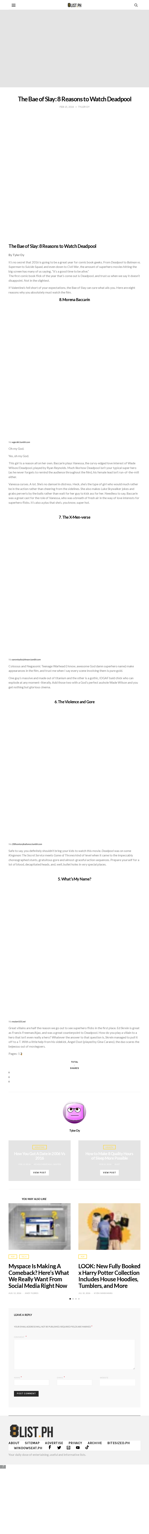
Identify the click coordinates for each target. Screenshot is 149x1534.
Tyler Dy (74, 1130)
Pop (13, 1256)
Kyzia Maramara (103, 1293)
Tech (24, 1256)
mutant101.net (19, 1021)
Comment (19, 1337)
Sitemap (32, 1443)
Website (104, 1377)
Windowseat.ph (28, 1448)
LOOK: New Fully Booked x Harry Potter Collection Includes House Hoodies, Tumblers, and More (109, 1275)
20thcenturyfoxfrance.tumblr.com (27, 844)
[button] (70, 1298)
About (14, 1443)
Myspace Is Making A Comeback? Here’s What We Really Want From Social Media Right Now (39, 1275)
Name (18, 1377)
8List (117, 1164)
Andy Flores (31, 1293)
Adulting (40, 1147)
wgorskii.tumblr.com (21, 442)
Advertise (54, 1443)
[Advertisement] (74, 1496)
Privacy (75, 1443)
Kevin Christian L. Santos (47, 1164)
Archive (95, 1443)
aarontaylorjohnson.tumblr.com (26, 659)
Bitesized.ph (118, 1443)
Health (109, 1147)
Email (61, 1377)
